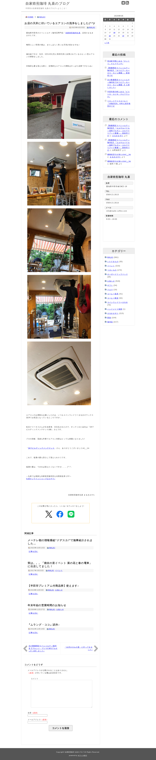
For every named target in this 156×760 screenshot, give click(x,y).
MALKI (42, 17)
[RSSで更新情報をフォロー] (127, 3)
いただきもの (113, 262)
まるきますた (117, 136)
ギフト (110, 285)
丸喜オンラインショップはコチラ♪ (40, 479)
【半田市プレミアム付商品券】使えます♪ (53, 585)
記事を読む (33, 551)
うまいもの (112, 270)
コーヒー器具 (113, 294)
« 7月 (107, 43)
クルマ (110, 290)
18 (114, 32)
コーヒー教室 (113, 298)
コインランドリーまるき (117, 302)
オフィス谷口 (82, 755)
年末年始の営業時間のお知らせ (47, 605)
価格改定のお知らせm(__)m (119, 154)
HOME (30, 17)
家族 (109, 318)
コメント (34, 679)
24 (110, 36)
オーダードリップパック (117, 274)
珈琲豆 (110, 322)
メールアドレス (38, 719)
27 (123, 36)
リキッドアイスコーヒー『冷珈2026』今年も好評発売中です (118, 103)
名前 (33, 713)
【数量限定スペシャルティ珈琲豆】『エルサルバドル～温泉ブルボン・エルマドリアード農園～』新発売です (118, 131)
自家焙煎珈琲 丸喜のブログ (47, 3)
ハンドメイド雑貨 (114, 309)
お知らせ (59, 590)
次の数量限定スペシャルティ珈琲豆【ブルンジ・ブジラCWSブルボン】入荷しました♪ (43, 648)
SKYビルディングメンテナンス (41, 448)
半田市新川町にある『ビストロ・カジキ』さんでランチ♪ (118, 94)
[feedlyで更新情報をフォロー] (123, 3)
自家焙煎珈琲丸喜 (72, 33)
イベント (59, 570)
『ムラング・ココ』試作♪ (44, 624)
